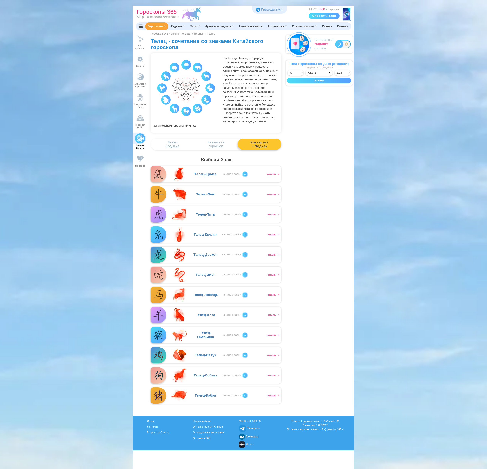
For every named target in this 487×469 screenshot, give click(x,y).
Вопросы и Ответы (158, 432)
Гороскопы (155, 26)
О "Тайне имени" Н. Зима (208, 426)
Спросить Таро (324, 15)
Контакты (152, 426)
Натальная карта (250, 26)
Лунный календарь (218, 26)
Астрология (276, 26)
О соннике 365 (201, 438)
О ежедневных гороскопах (208, 432)
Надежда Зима (201, 421)
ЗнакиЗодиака (172, 144)
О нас (150, 421)
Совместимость (303, 26)
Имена (341, 26)
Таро (193, 26)
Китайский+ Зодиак (259, 144)
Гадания (176, 26)
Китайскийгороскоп (216, 144)
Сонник (327, 26)
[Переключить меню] (140, 26)
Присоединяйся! (272, 9)
